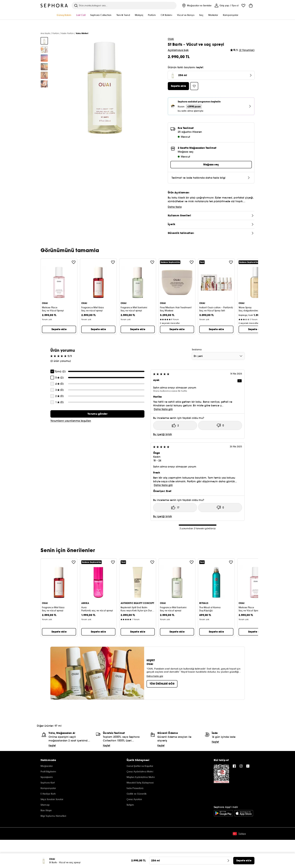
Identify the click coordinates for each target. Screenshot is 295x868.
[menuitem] (196, 5)
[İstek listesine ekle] (73, 262)
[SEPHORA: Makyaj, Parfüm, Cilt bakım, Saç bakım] (54, 5)
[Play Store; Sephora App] (223, 813)
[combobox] (218, 356)
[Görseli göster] (44, 41)
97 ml (58, 725)
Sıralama (197, 349)
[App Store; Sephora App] (243, 813)
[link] (97, 414)
